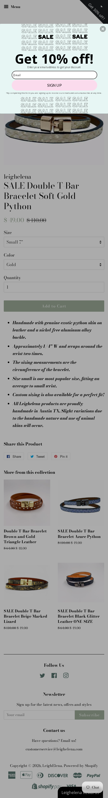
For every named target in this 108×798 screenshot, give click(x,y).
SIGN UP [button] (54, 85)
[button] (103, 29)
